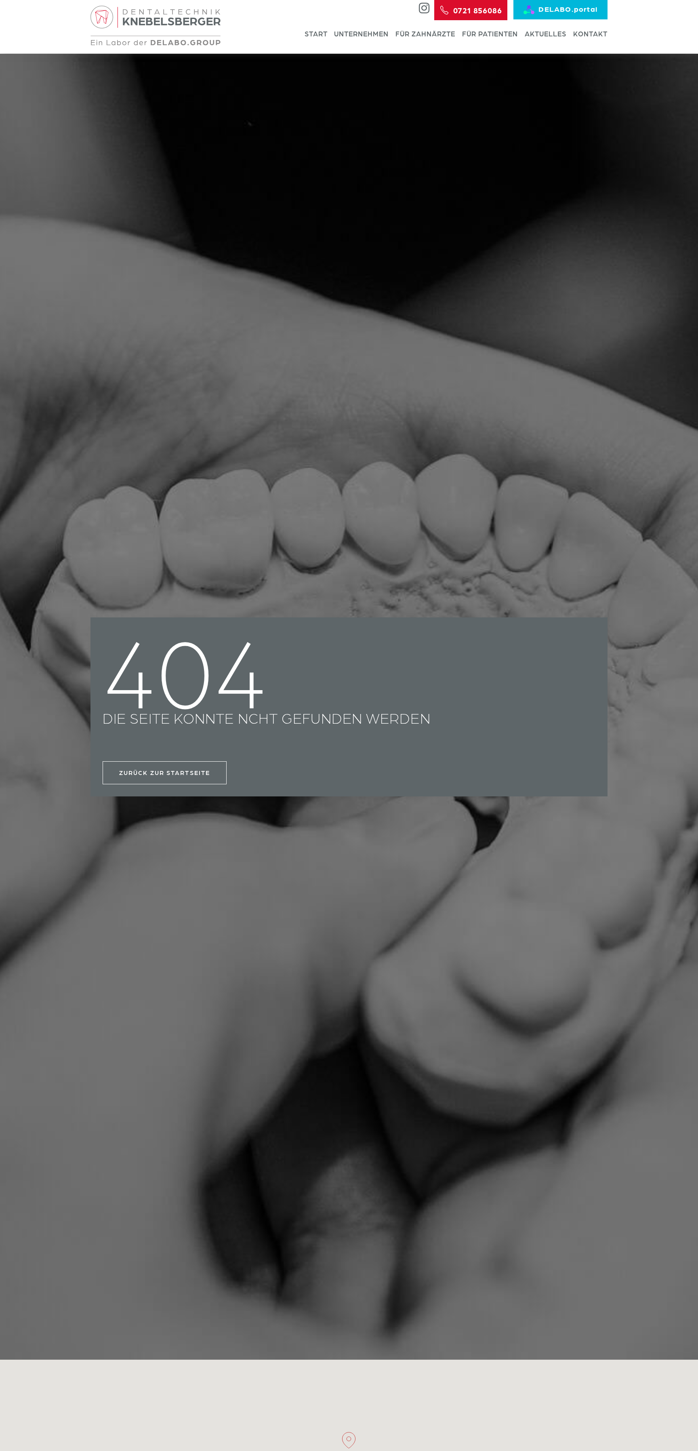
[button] (348, 1440)
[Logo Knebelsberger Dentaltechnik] (155, 25)
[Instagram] (424, 8)
